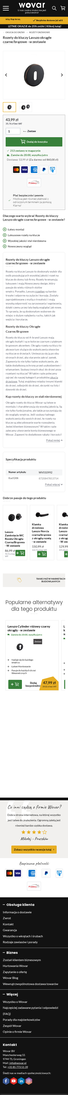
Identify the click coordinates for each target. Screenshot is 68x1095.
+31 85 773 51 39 (18, 1067)
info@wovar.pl (17, 1063)
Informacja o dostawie (17, 912)
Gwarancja (10, 930)
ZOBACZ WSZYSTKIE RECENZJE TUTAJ (32, 849)
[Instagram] (29, 1081)
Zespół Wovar (12, 1025)
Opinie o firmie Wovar (17, 1031)
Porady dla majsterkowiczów (21, 1019)
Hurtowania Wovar (15, 966)
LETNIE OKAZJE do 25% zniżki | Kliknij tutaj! (34, 26)
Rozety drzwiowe (39, 32)
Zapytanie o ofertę (15, 972)
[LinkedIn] (22, 1081)
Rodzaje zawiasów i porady (20, 942)
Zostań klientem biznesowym (22, 960)
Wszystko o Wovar (15, 1001)
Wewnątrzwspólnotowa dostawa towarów (30, 984)
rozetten (40, 291)
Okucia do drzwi (15, 32)
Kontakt (8, 924)
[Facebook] (6, 1081)
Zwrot (7, 918)
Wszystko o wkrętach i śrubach (23, 936)
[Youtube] (14, 1081)
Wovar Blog (10, 978)
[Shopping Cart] (62, 8)
